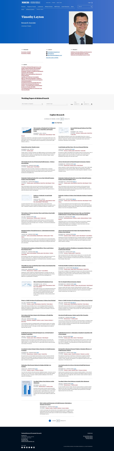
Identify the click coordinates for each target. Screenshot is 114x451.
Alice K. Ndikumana (38, 337)
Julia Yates (73, 134)
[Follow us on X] (22, 447)
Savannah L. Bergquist (31, 320)
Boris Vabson (45, 201)
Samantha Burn (40, 235)
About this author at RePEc (52, 57)
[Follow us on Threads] (29, 447)
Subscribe (48, 2)
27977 (74, 251)
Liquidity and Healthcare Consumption (30, 76)
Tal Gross (78, 133)
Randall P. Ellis (75, 370)
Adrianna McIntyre (84, 218)
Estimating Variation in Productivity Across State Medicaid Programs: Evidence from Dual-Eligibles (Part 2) (74, 178)
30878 (37, 234)
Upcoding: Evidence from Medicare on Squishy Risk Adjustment (73, 381)
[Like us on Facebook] (31, 447)
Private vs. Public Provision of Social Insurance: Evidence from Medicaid (38, 300)
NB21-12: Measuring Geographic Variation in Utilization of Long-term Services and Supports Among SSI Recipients (31, 80)
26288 (75, 284)
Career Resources (65, 6)
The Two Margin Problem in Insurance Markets (69, 281)
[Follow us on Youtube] (34, 447)
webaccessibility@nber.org (27, 441)
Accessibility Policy (88, 436)
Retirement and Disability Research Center (80, 54)
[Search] (91, 7)
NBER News (57, 6)
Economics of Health (26, 52)
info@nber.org (24, 440)
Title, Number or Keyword (27, 103)
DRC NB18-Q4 (75, 267)
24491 (35, 318)
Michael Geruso (30, 218)
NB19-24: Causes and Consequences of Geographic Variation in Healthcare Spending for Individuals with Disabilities (32, 71)
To (85, 102)
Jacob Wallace (89, 235)
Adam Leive (43, 218)
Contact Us (24, 435)
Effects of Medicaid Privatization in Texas (43, 281)
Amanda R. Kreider (67, 235)
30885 (74, 216)
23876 (74, 317)
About (72, 6)
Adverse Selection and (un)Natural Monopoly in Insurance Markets (74, 161)
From (76, 102)
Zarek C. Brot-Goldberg (31, 235)
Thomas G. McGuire (48, 320)
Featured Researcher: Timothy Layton (30, 147)
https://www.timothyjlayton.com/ (55, 55)
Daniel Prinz (89, 133)
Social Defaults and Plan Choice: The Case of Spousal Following (73, 147)
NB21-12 (74, 181)
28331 (37, 251)
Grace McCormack (82, 285)
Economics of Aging (26, 53)
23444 (71, 336)
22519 (36, 368)
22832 (37, 352)
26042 (35, 302)
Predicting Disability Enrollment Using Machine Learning (72, 265)
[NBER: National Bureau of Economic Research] (31, 3)
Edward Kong (66, 165)
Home (22, 9)
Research (23, 6)
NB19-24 (36, 181)
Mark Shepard (80, 165)
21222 (72, 383)
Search (80, 6)
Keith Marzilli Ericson (68, 218)
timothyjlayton (51, 53)
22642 (75, 352)
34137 (73, 149)
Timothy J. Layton (76, 218)
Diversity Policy (89, 437)
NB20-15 (74, 199)
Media (53, 2)
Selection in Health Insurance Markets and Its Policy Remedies (73, 315)
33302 (37, 165)
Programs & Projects (31, 6)
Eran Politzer (36, 166)
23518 (35, 336)
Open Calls (59, 2)
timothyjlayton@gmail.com (54, 52)
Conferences (40, 6)
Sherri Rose (23, 321)
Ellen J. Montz (73, 337)
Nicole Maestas (49, 134)
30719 (74, 234)
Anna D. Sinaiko (65, 408)
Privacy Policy (89, 438)
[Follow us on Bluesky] (27, 447)
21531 (75, 368)
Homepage (90, 433)
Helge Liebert (73, 269)
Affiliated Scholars (49, 6)
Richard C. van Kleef (85, 353)
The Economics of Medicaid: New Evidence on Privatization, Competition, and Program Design (44, 129)
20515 (56, 406)
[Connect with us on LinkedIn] (24, 447)
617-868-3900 (24, 439)
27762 (36, 269)
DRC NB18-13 (73, 302)
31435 (35, 216)
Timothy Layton (42, 134)
